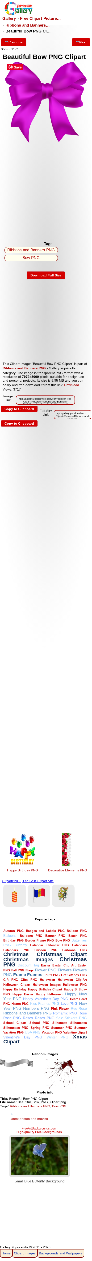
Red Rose (79, 1008)
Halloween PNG (75, 984)
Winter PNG (58, 1037)
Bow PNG (31, 257)
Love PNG (69, 1004)
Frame (19, 974)
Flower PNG (45, 970)
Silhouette (59, 1023)
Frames (34, 974)
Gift (63, 975)
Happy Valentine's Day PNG (45, 999)
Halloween (47, 980)
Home (6, 1253)
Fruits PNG (52, 975)
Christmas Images (28, 959)
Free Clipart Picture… (40, 18)
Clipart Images (25, 1253)
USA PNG (33, 1032)
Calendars (79, 945)
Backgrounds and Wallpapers (61, 1253)
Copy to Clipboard (19, 409)
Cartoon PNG (45, 950)
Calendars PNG (16, 950)
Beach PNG (77, 936)
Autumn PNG (13, 931)
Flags (29, 970)
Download (71, 385)
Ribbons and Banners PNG (31, 250)
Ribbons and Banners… (27, 25)
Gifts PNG (29, 980)
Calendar (36, 945)
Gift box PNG (77, 975)
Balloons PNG (31, 936)
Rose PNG (12, 1018)
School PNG (39, 1023)
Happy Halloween (49, 994)
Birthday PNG (13, 940)
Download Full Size (45, 275)
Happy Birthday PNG (22, 870)
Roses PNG (44, 1018)
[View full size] (46, 142)
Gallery (9, 18)
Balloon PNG (77, 931)
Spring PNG (40, 1028)
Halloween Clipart (16, 984)
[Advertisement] (46, 191)
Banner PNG (55, 936)
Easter (45, 965)
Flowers (65, 970)
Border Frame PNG (39, 940)
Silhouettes (78, 1023)
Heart (74, 999)
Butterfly (20, 945)
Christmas (16, 954)
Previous (15, 42)
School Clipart (14, 1023)
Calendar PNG (57, 945)
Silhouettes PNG (15, 1028)
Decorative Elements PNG (67, 870)
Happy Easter (23, 994)
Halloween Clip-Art (72, 980)
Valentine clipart (75, 1032)
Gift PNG (10, 980)
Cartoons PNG (74, 950)
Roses (28, 1018)
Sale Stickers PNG (71, 1018)
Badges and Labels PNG (45, 931)
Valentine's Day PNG (22, 1037)
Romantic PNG (65, 1013)
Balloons (10, 936)
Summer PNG (61, 1028)
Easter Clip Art (63, 965)
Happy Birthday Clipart (45, 989)
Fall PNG (17, 970)
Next (83, 42)
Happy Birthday (14, 989)
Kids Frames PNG (44, 1004)
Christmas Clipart (62, 954)
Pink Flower (60, 1008)
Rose (83, 1013)
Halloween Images (47, 984)
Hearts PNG (20, 1004)
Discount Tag (28, 965)
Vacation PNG (52, 1032)
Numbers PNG (36, 1008)
